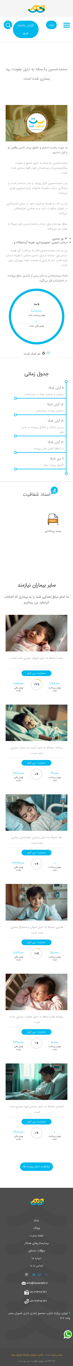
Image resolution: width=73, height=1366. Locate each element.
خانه (36, 1220)
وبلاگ (36, 1228)
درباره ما (36, 1258)
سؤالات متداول (36, 1250)
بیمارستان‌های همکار (37, 1243)
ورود (51, 25)
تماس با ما (36, 1265)
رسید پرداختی (53, 531)
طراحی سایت (56, 1354)
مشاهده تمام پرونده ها (36, 1166)
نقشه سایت (36, 1235)
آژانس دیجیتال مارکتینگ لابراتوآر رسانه (27, 1354)
